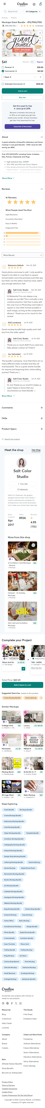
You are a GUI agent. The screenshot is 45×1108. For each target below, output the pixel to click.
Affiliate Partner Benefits (12, 1064)
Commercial (10, 71)
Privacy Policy (7, 1082)
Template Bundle (32, 833)
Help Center (7, 1023)
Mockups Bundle (26, 810)
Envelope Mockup (27, 973)
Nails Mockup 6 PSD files (34, 795)
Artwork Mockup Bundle (13, 851)
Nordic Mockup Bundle (12, 880)
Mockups (5, 18)
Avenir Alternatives (31, 1052)
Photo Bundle (9, 932)
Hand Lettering (34, 862)
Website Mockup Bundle (13, 903)
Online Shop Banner (11, 962)
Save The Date (9, 944)
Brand (4, 1043)
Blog (4, 1014)
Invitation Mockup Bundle (13, 839)
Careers (5, 1048)
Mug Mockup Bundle (11, 909)
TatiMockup (8, 751)
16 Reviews (39, 26)
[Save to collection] (40, 43)
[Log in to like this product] (33, 545)
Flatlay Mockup (26, 950)
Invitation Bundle (26, 938)
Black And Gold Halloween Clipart (16, 662)
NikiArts (7, 728)
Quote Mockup (9, 868)
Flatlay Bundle (9, 950)
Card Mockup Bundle (12, 827)
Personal (8, 67)
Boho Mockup (24, 921)
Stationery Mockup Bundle (14, 821)
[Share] (40, 33)
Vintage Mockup (10, 979)
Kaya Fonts (30, 751)
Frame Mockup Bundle (12, 816)
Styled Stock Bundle (27, 932)
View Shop (36, 450)
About (4, 1039)
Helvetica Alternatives (33, 1057)
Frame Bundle (9, 938)
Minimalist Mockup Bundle (14, 874)
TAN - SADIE (36, 662)
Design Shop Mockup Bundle (14, 856)
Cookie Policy (7, 1092)
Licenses (5, 1028)
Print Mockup (30, 962)
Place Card (25, 944)
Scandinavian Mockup (12, 927)
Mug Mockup (9, 956)
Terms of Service (8, 1085)
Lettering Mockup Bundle (13, 862)
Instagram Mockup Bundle (14, 897)
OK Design (8, 664)
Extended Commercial (14, 84)
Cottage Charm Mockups (12, 725)
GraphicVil (30, 797)
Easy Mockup (27, 915)
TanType (36, 664)
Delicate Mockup (10, 967)
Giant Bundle (9, 810)
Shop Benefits (7, 1068)
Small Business (9, 973)
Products (14, 18)
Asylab (6, 797)
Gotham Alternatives (32, 1043)
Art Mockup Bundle (11, 886)
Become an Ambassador (12, 1073)
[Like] (40, 38)
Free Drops (28, 1014)
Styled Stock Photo (28, 868)
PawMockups (9, 774)
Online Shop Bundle (32, 909)
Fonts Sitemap (29, 1066)
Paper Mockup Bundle (12, 833)
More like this (36, 668)
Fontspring (28, 1039)
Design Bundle (32, 927)
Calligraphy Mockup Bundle (14, 845)
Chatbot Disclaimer (9, 1089)
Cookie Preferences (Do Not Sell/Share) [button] (17, 1095)
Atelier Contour (31, 728)
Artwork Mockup (10, 915)
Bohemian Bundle (28, 979)
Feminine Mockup (29, 967)
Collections (6, 1019)
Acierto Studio (31, 774)
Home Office (8, 921)
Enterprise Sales (30, 1019)
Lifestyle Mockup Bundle (13, 892)
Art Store (23, 956)
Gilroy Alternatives (31, 1061)
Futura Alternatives (31, 1048)
